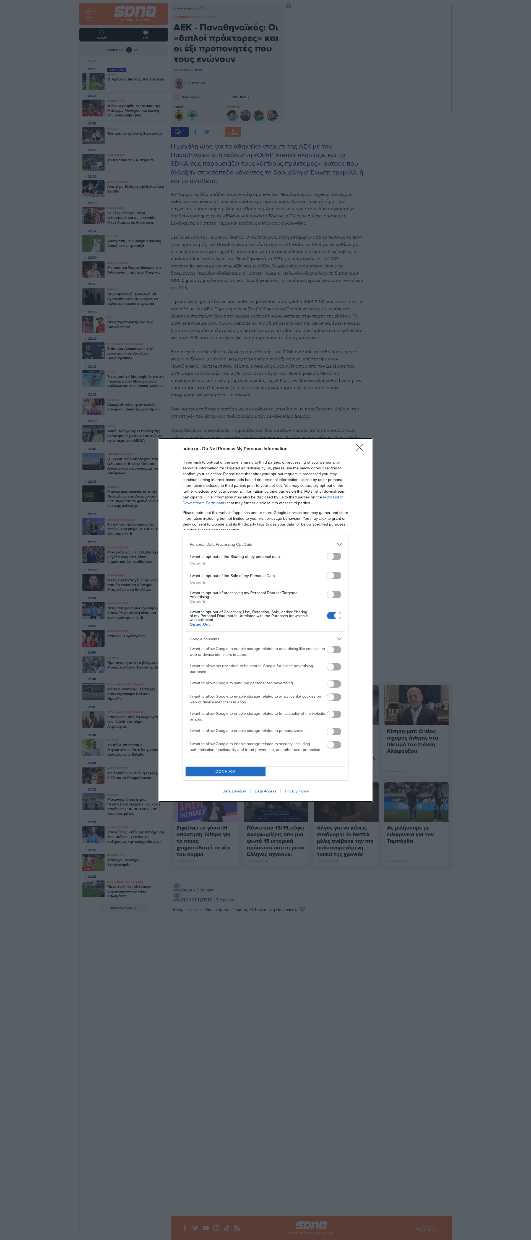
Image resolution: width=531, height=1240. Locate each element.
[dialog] (265, 620)
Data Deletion (234, 791)
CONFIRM (225, 772)
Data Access (265, 791)
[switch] (334, 556)
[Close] (361, 449)
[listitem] (265, 544)
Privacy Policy (297, 791)
